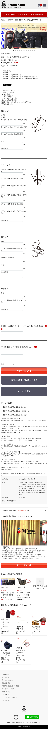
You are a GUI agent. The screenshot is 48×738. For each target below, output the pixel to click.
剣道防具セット (16, 75)
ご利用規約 (5, 674)
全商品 (3, 20)
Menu (44, 4)
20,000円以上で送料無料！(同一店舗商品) (24, 14)
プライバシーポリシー (9, 689)
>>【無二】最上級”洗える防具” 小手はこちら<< (16, 411)
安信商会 (8, 53)
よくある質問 (6, 677)
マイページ (5, 694)
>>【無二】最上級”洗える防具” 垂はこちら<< (15, 415)
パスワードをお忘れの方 (9, 697)
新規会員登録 (6, 683)
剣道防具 (10, 20)
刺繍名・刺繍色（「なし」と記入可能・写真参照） (22, 326)
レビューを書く (24, 391)
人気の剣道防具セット (31, 78)
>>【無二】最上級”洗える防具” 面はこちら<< (15, 407)
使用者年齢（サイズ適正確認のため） (17, 347)
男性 (4, 115)
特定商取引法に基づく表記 (10, 686)
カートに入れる (24, 371)
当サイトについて (7, 680)
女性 (4, 117)
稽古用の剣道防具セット (31, 77)
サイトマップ (6, 700)
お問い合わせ (6, 691)
